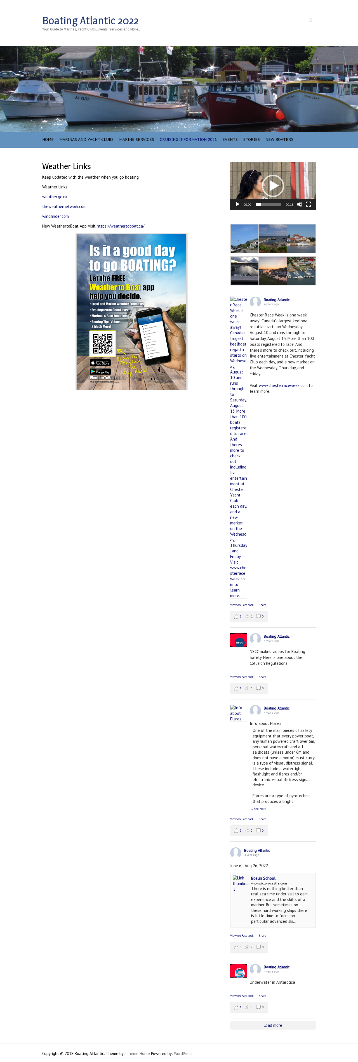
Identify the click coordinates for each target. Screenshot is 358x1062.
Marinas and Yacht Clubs (86, 139)
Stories (251, 139)
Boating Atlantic (276, 299)
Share (263, 605)
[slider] (268, 204)
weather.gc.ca (54, 196)
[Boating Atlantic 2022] (179, 48)
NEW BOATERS (279, 139)
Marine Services (136, 139)
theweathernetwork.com (64, 206)
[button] (273, 186)
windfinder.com (55, 216)
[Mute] (299, 204)
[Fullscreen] (308, 204)
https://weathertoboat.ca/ (120, 226)
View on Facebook (241, 605)
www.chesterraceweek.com (283, 385)
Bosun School (263, 878)
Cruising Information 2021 (188, 139)
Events (230, 139)
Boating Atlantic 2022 (90, 20)
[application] (273, 186)
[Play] (237, 204)
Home (48, 139)
